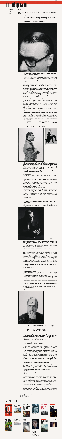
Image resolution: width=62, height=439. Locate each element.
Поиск (56, 0)
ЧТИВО (31, 0)
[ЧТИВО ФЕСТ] (8, 410)
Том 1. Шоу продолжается (9, 9)
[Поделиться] (20, 9)
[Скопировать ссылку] (18, 9)
